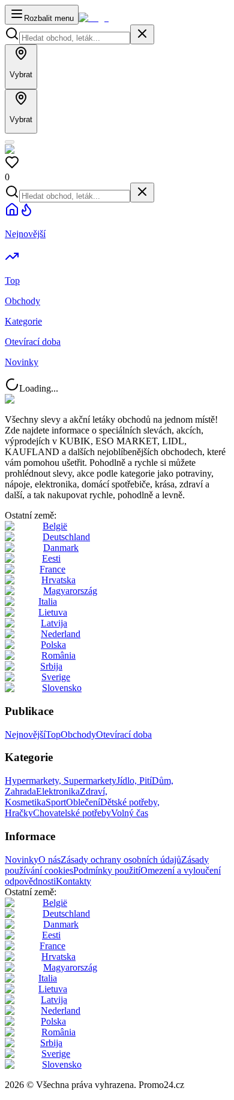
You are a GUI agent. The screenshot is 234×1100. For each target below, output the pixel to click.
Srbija (51, 666)
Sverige (55, 677)
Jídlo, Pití (134, 780)
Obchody (78, 734)
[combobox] (74, 38)
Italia (47, 601)
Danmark (61, 548)
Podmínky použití (106, 870)
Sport (56, 802)
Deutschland (66, 537)
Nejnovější (25, 734)
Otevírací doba (124, 734)
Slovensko (62, 688)
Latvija (54, 623)
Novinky (21, 859)
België (55, 526)
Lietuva (52, 612)
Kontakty (73, 881)
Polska (53, 645)
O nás (49, 859)
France (52, 569)
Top (53, 734)
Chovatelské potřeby (72, 813)
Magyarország (70, 591)
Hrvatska (58, 580)
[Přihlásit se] (9, 142)
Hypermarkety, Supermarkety (60, 780)
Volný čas (129, 813)
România (58, 655)
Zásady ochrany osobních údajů (121, 859)
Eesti (51, 558)
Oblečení (83, 802)
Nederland (60, 634)
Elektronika (58, 791)
